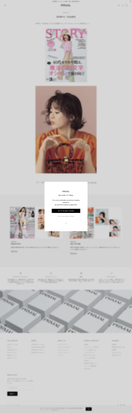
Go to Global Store (66, 211)
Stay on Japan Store (66, 216)
